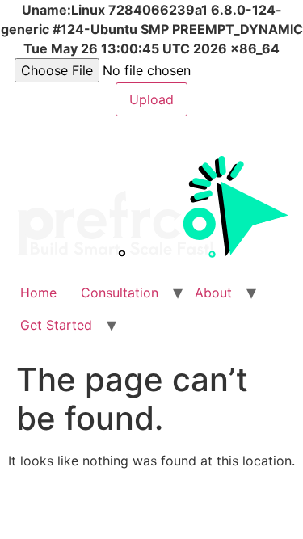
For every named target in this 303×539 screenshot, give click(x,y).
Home (38, 292)
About (213, 292)
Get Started (56, 325)
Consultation (119, 292)
